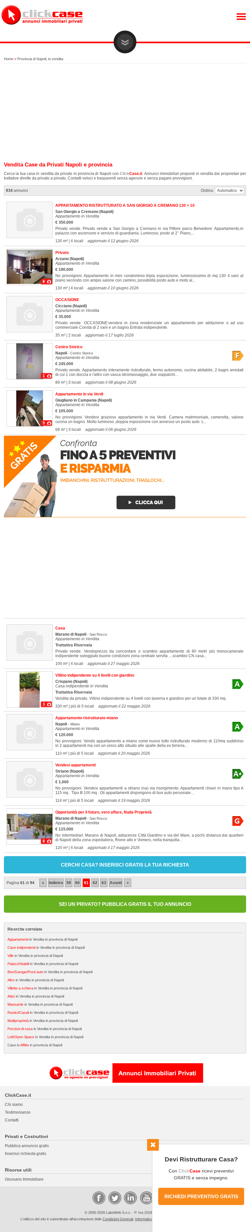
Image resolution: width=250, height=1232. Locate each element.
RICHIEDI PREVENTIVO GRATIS (201, 1196)
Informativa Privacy (150, 1219)
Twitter (114, 1197)
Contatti (12, 1120)
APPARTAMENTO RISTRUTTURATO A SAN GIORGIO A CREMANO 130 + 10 (125, 205)
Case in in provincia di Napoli (34, 1045)
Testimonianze (18, 1112)
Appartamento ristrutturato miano (86, 718)
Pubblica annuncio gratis (27, 1146)
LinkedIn (130, 1197)
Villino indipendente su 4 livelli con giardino (94, 675)
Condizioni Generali (118, 1219)
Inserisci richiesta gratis (25, 1153)
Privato (62, 252)
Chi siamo (14, 1104)
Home (8, 59)
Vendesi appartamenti (75, 765)
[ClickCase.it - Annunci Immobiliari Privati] (42, 29)
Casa (60, 628)
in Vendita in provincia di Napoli (42, 939)
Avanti (116, 883)
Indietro (56, 883)
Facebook (98, 1197)
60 (77, 883)
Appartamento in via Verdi (79, 394)
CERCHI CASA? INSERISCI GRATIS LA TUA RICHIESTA (125, 865)
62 (95, 883)
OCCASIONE (67, 300)
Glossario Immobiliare (24, 1179)
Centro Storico (68, 347)
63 (104, 883)
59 (68, 883)
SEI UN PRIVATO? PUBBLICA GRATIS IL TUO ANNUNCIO (125, 904)
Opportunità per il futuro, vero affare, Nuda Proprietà (103, 812)
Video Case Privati (146, 1197)
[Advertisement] (125, 112)
